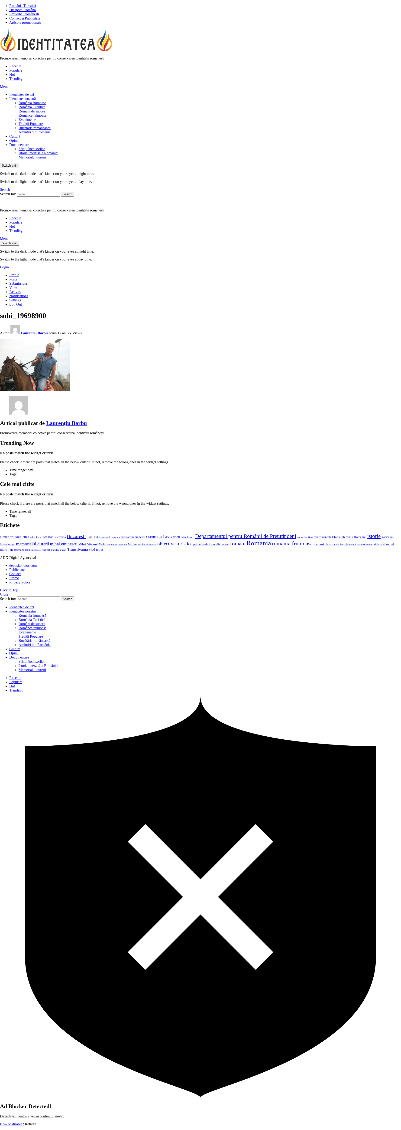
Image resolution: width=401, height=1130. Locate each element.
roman (225, 544)
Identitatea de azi (21, 94)
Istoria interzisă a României (38, 153)
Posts (13, 279)
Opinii (14, 140)
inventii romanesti (319, 537)
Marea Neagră (7, 544)
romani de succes (326, 544)
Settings (15, 300)
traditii (46, 549)
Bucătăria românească (35, 128)
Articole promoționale (25, 22)
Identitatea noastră (22, 99)
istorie (374, 536)
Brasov (47, 537)
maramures (388, 537)
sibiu (376, 544)
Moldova (104, 544)
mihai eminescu (64, 543)
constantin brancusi (133, 537)
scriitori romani (365, 544)
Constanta (114, 537)
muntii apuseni (119, 544)
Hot (12, 74)
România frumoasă (32, 103)
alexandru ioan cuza (14, 537)
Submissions (18, 283)
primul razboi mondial (207, 544)
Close (4, 594)
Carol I (91, 537)
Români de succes (32, 111)
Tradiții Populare (31, 124)
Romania (258, 543)
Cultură (14, 136)
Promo (14, 578)
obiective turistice (174, 544)
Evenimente (27, 120)
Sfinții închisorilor (32, 149)
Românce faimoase (32, 115)
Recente (15, 66)
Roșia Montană (348, 544)
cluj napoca (102, 537)
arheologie (36, 537)
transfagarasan (58, 550)
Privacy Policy (20, 582)
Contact (15, 574)
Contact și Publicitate (24, 18)
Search (67, 194)
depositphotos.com (23, 565)
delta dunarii (187, 537)
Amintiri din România (35, 132)
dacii (176, 537)
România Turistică (22, 6)
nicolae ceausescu (147, 544)
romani (238, 543)
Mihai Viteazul (88, 544)
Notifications (18, 296)
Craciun (151, 537)
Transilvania (77, 549)
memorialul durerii (32, 543)
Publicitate (17, 570)
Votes (13, 288)
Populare (15, 70)
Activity (15, 292)
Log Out (15, 304)
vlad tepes (96, 549)
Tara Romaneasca (19, 549)
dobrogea (302, 537)
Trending (16, 79)
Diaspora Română (22, 10)
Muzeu (132, 544)
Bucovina (60, 537)
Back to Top (9, 590)
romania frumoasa (292, 543)
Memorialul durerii (32, 157)
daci (160, 536)
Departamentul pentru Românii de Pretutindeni (245, 536)
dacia (168, 537)
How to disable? (12, 1124)
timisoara (36, 550)
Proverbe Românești (24, 14)
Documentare (19, 145)
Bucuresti (76, 536)
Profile (14, 275)
